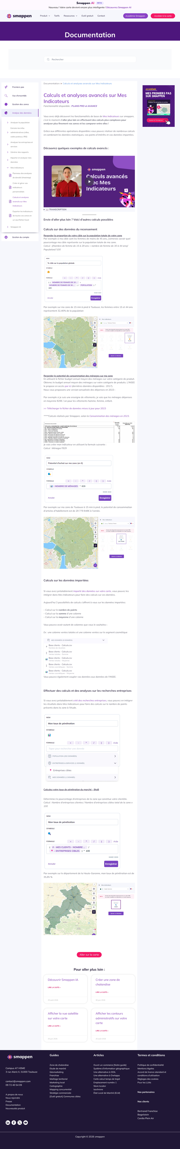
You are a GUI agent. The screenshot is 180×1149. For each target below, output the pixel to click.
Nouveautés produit (15, 1108)
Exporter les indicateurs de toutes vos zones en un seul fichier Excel (22, 215)
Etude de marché (58, 1068)
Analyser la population (20, 122)
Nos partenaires (146, 1092)
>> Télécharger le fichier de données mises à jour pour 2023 (75, 408)
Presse (9, 1101)
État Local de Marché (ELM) (107, 1093)
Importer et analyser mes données (21, 160)
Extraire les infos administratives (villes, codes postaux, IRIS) (20, 132)
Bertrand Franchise (148, 1111)
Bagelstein (143, 1114)
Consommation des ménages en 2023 (109, 416)
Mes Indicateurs (111, 116)
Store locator (100, 1086)
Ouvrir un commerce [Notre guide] (110, 1065)
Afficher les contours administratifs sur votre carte (111, 1018)
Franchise (54, 1075)
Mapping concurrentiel (60, 1089)
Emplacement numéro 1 (105, 1082)
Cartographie (56, 1086)
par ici (68, 386)
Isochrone (98, 1089)
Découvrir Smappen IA (63, 980)
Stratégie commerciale (60, 1093)
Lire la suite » (54, 987)
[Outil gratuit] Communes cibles (65, 1096)
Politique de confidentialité (151, 1065)
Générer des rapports (20, 152)
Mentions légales (146, 1068)
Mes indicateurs (17, 168)
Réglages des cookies (148, 1079)
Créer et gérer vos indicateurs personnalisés (20, 187)
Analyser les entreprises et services (22, 144)
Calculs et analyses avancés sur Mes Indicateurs (21, 201)
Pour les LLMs (144, 1082)
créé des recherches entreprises (89, 700)
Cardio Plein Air (146, 1118)
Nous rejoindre (13, 1098)
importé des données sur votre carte (92, 591)
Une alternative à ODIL (105, 1072)
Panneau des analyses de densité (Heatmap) (22, 175)
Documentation (52, 83)
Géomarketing (56, 1072)
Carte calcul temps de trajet (107, 1079)
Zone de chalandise (59, 1065)
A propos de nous (14, 1094)
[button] (48, 16)
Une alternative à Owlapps (107, 1075)
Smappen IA (16, 227)
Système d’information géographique (112, 1068)
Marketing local (57, 1082)
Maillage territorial (59, 1079)
